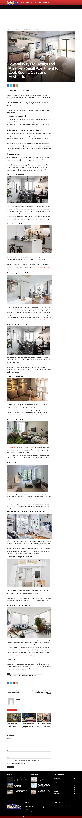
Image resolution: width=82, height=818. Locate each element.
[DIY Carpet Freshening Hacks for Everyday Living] (10, 792)
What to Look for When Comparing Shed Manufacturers (19, 785)
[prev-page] (7, 730)
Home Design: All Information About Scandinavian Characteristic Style (44, 779)
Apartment (12, 29)
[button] (73, 2)
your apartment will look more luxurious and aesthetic (33, 508)
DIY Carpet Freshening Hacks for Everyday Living (20, 791)
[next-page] (9, 730)
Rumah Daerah (27, 816)
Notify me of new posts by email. (14, 764)
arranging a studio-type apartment (17, 673)
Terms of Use (29, 2)
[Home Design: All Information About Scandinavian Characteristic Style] (34, 779)
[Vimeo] (72, 7)
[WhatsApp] (17, 85)
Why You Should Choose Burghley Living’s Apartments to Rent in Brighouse (13, 725)
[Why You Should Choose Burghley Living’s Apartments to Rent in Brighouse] (14, 717)
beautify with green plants (29, 673)
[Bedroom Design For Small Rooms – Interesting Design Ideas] (33, 792)
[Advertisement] (41, 18)
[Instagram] (68, 7)
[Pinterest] (14, 85)
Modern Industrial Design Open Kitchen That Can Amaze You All (17, 691)
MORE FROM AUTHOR (23, 710)
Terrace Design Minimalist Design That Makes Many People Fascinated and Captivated (41, 692)
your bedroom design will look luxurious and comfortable (22, 655)
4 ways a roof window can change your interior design (44, 784)
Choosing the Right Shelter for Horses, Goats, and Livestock (20, 778)
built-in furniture (38, 673)
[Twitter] (70, 7)
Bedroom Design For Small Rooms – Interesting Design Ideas (44, 791)
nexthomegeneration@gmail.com (36, 811)
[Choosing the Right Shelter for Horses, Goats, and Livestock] (10, 779)
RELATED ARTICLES (12, 710)
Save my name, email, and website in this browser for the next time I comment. (24, 760)
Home (22, 2)
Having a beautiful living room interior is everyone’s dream (20, 447)
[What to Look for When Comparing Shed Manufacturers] (10, 785)
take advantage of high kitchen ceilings (29, 675)
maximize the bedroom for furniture (13, 675)
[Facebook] (66, 7)
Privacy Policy (37, 2)
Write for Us (46, 2)
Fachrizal (11, 79)
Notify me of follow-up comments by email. (16, 763)
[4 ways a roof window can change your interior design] (34, 785)
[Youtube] (74, 7)
